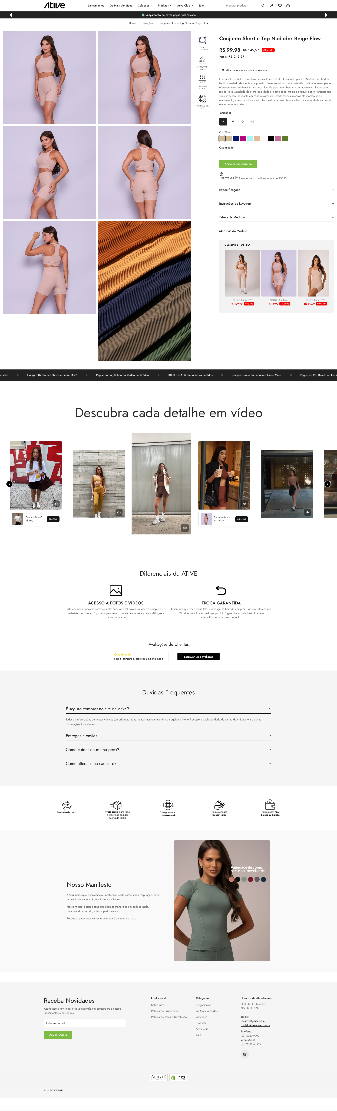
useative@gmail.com (253, 1021)
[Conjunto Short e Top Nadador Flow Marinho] (236, 138)
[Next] (326, 14)
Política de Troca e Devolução (169, 1017)
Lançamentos (96, 6)
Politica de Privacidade (165, 1011)
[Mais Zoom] (89, 38)
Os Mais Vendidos (121, 6)
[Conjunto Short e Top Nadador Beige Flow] (229, 138)
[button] (288, 6)
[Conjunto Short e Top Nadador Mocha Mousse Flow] (257, 138)
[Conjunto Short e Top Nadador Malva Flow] (243, 138)
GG (252, 122)
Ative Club (183, 6)
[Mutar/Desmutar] (56, 503)
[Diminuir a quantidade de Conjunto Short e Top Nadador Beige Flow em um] (223, 156)
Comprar (53, 519)
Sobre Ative (158, 1005)
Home (132, 23)
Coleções (143, 6)
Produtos (163, 6)
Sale (201, 6)
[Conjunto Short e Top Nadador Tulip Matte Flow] (278, 138)
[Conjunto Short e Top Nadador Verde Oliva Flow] (285, 138)
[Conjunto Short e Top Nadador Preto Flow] (271, 138)
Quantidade (226, 148)
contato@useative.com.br (255, 1025)
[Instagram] (245, 1054)
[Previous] (11, 14)
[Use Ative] (54, 6)
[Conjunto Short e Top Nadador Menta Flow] (250, 138)
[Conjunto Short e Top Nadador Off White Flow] (264, 138)
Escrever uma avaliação (198, 657)
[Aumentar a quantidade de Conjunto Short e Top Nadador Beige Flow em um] (238, 156)
